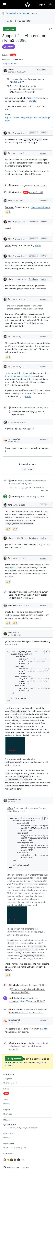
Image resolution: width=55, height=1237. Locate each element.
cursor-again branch (40, 207)
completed (13, 1001)
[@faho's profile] (5, 153)
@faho (8, 245)
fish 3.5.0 (23, 1012)
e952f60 (44, 491)
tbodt (10, 422)
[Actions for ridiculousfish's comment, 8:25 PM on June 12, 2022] (50, 1020)
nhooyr (11, 69)
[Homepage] (27, 4)
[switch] (8, 212)
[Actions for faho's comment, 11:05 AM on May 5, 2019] (50, 505)
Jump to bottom (9, 63)
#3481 (38, 245)
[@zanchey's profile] (5, 605)
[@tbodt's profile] (5, 422)
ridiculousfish (14, 439)
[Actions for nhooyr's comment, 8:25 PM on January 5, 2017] (50, 222)
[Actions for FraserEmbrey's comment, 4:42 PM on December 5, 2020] (50, 799)
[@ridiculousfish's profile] (5, 440)
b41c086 (25, 1001)
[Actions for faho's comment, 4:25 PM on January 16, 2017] (50, 299)
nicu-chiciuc (13, 632)
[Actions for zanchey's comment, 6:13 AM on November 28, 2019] (50, 605)
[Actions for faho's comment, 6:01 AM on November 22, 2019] (50, 558)
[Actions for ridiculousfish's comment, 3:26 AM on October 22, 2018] (50, 439)
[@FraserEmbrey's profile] (5, 800)
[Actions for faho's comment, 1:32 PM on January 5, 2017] (50, 201)
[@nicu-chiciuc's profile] (5, 633)
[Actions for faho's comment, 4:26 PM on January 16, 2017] (50, 337)
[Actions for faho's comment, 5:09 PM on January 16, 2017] (50, 367)
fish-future (13, 1012)
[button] (46, 651)
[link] (12, 185)
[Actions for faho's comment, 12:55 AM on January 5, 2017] (50, 153)
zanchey (12, 605)
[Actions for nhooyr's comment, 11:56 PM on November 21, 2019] (50, 538)
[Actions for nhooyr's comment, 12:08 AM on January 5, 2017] (50, 133)
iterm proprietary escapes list (18, 376)
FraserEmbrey (14, 799)
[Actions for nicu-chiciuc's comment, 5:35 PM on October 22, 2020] (50, 633)
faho (10, 153)
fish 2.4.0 (18, 82)
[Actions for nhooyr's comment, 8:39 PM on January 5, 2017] (50, 256)
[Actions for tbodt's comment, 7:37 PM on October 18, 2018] (50, 422)
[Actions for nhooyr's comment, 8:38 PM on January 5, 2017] (50, 239)
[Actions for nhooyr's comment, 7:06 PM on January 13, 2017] (50, 279)
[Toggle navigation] (4, 4)
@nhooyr (9, 207)
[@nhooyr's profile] (5, 70)
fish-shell (11, 13)
